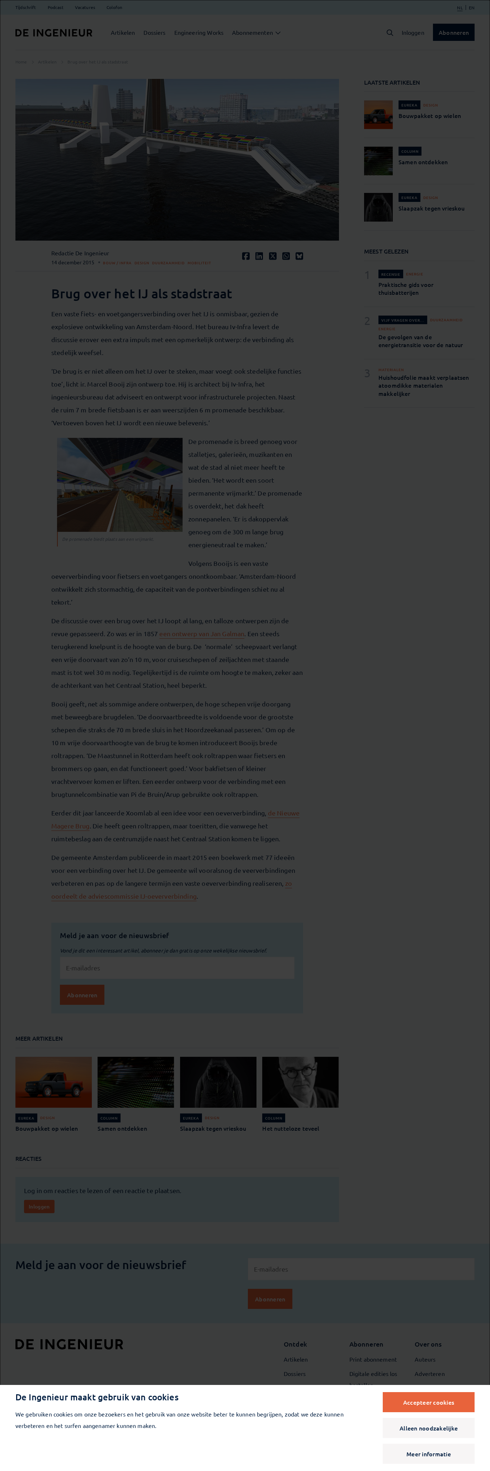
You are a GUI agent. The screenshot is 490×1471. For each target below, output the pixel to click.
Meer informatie (428, 1454)
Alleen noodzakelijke (429, 1428)
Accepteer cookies (428, 1402)
